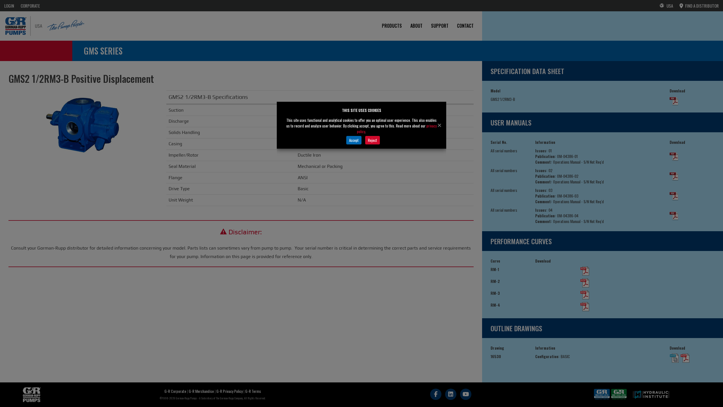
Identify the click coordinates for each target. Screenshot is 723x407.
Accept (354, 140)
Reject (372, 140)
